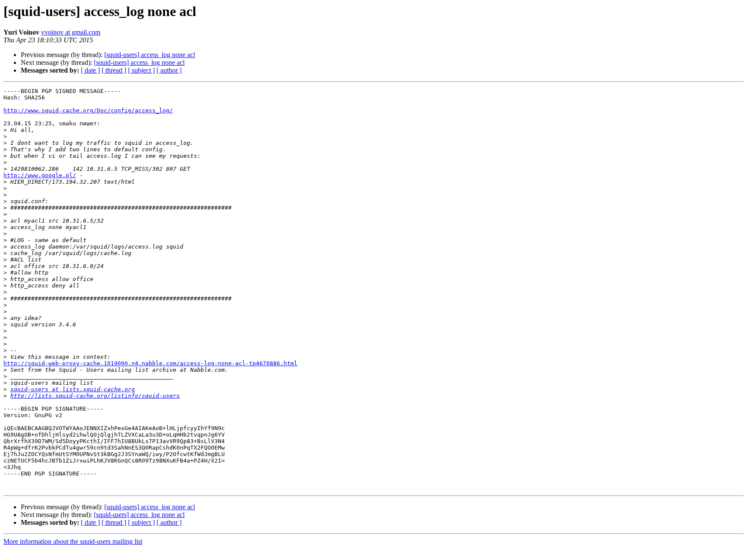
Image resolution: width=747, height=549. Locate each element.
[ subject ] (141, 70)
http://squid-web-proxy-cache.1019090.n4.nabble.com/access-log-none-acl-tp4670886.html (150, 363)
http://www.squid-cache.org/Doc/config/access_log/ (88, 110)
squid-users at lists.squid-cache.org (72, 389)
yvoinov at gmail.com (70, 32)
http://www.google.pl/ (39, 175)
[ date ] (90, 70)
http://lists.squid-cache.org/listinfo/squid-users (95, 396)
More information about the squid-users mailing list (72, 541)
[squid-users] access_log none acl (149, 54)
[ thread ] (114, 70)
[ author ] (169, 70)
